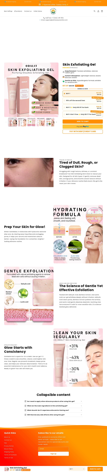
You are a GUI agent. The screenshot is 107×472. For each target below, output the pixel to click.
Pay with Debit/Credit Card (83, 131)
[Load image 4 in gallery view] (40, 122)
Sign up (53, 454)
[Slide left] (6, 122)
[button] (94, 11)
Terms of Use (8, 458)
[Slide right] (56, 122)
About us (7, 437)
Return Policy (8, 449)
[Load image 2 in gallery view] (22, 122)
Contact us (8, 440)
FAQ (5, 443)
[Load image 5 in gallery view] (50, 122)
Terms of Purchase (10, 455)
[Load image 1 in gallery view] (12, 122)
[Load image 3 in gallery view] (31, 122)
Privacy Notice (9, 446)
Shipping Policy (9, 452)
